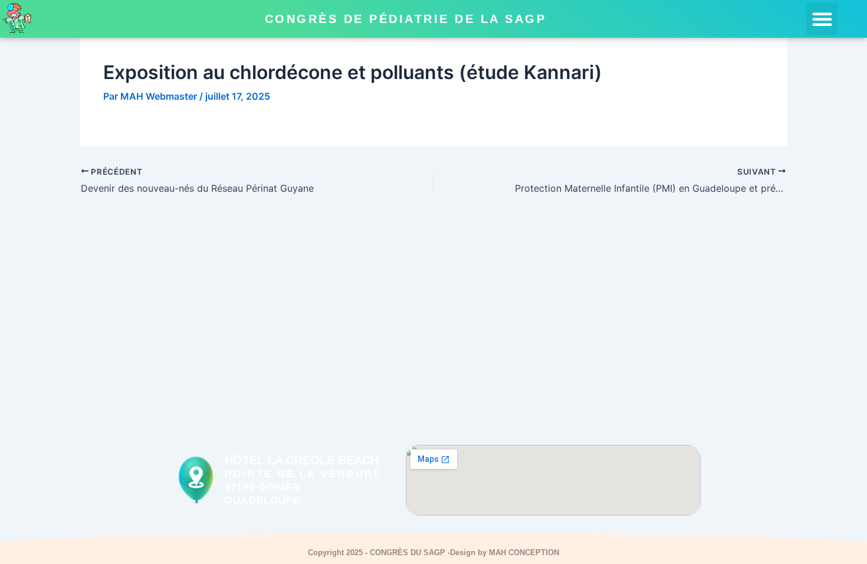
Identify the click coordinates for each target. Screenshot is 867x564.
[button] (822, 19)
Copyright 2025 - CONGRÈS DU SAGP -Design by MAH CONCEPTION (433, 552)
